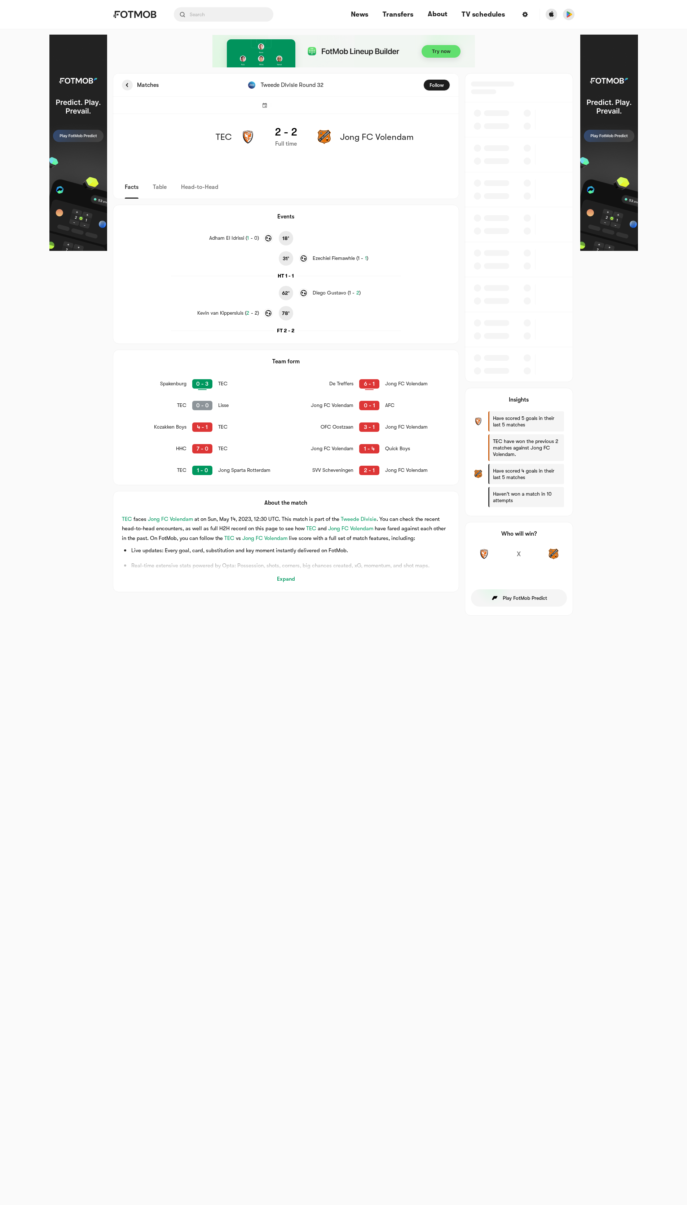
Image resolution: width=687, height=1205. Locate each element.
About (437, 14)
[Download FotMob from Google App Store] (568, 14)
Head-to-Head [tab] (199, 187)
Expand (286, 579)
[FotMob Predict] (78, 143)
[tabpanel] (343, 344)
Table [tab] (160, 187)
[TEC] (484, 558)
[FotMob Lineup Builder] (343, 51)
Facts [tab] (131, 187)
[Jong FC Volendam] (554, 558)
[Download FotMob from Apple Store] (551, 14)
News (359, 14)
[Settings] (525, 14)
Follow (437, 85)
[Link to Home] (135, 14)
